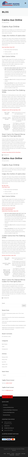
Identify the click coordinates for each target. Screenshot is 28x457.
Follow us (5, 396)
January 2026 (4, 359)
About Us (8, 453)
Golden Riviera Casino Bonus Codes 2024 (10, 211)
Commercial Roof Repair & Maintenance (10, 410)
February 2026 (5, 357)
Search (3, 303)
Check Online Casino (6, 187)
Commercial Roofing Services (8, 407)
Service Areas (18, 453)
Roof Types (23, 453)
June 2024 (4, 362)
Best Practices (4, 344)
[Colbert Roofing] (11, 3)
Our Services (5, 405)
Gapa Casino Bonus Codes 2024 (8, 47)
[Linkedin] (10, 396)
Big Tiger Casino (5, 185)
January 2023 (4, 366)
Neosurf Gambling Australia (7, 209)
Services (12, 453)
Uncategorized (5, 349)
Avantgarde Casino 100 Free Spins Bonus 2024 (11, 110)
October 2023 (4, 364)
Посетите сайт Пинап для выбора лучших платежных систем (14, 325)
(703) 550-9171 (7, 425)
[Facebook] (8, 396)
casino (3, 346)
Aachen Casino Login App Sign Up (8, 208)
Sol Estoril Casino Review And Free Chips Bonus (11, 152)
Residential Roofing (6, 415)
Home (5, 453)
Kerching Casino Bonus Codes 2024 (9, 255)
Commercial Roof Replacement (8, 412)
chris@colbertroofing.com (9, 428)
